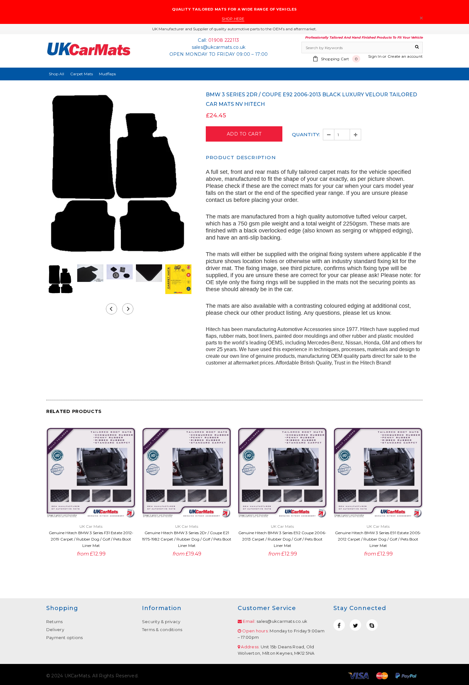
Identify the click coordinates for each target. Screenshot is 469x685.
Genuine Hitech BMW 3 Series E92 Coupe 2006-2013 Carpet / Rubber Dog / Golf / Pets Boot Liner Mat (282, 539)
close (421, 18)
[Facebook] (339, 625)
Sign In (375, 56)
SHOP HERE (233, 19)
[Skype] (372, 625)
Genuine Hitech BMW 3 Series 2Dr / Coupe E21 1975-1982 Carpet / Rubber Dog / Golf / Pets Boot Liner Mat (186, 539)
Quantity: (306, 134)
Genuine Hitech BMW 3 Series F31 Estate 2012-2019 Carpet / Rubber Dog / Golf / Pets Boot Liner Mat (91, 539)
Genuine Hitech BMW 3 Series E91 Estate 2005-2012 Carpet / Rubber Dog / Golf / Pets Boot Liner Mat (378, 539)
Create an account (405, 56)
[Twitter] (355, 625)
